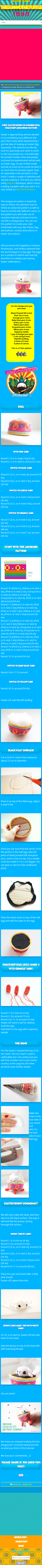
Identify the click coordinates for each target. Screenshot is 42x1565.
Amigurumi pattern (32, 85)
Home (21, 1546)
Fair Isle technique (25, 189)
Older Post (22, 1542)
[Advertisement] (21, 50)
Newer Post (20, 1537)
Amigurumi (18, 85)
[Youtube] (27, 14)
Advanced (8, 85)
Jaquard (11, 183)
